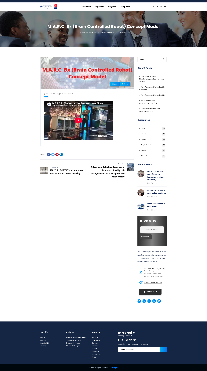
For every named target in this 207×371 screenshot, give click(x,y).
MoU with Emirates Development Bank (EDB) (148, 102)
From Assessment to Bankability (153, 95)
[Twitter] (53, 154)
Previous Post (54, 167)
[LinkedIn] (61, 154)
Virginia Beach (152, 156)
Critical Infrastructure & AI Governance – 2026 (149, 110)
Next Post (121, 164)
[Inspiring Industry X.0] (48, 6)
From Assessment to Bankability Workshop (152, 88)
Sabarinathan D (66, 94)
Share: (42, 155)
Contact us (152, 292)
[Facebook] (49, 154)
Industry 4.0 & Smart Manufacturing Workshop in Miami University (151, 79)
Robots (125, 84)
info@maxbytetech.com (153, 282)
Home (79, 32)
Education (153, 134)
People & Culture (153, 145)
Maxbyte (114, 367)
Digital (85, 32)
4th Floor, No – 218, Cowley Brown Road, (154, 270)
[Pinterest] (57, 154)
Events (153, 139)
